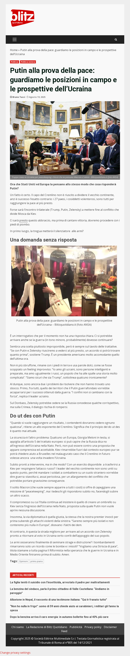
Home (14, 50)
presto (23, 220)
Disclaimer (110, 627)
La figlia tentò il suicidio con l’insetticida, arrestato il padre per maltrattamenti (60, 582)
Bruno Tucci (19, 97)
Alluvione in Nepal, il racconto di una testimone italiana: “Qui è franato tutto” (58, 599)
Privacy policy (92, 627)
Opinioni (23, 561)
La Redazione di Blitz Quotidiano (46, 627)
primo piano (36, 561)
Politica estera (28, 62)
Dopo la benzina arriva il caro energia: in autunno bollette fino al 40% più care (59, 617)
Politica (14, 62)
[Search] (116, 39)
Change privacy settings (15, 652)
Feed (64, 631)
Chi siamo (18, 627)
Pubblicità (76, 627)
